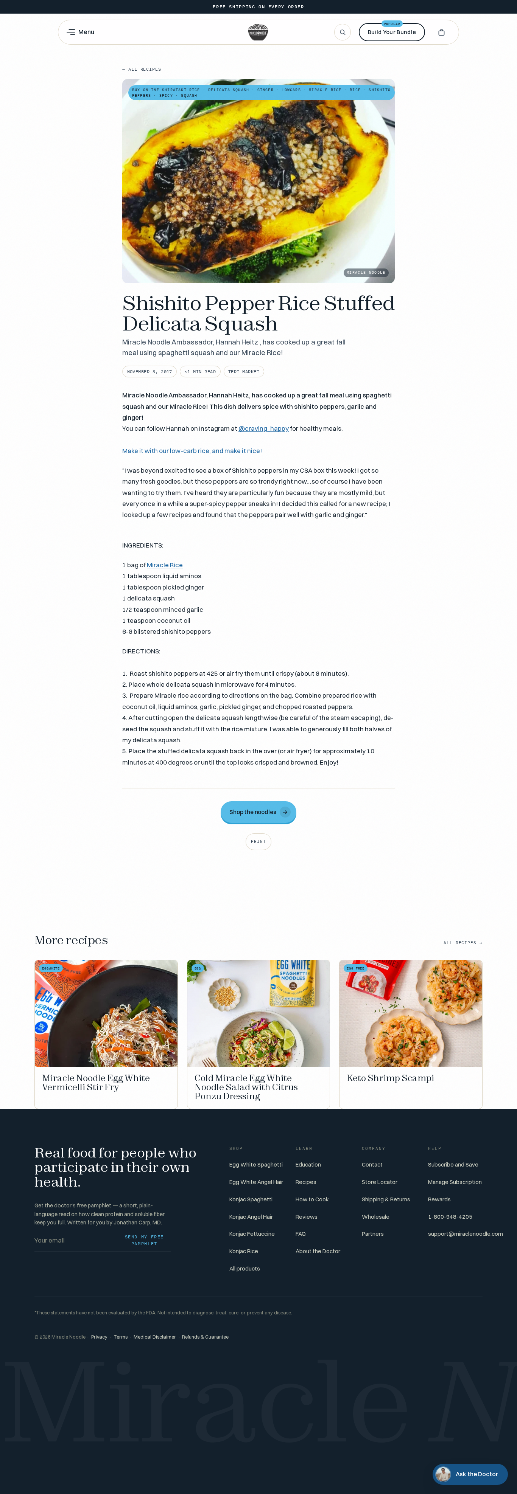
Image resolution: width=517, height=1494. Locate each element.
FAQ (301, 1233)
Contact (372, 1164)
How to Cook (312, 1199)
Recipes (306, 1181)
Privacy (99, 1337)
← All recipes (141, 69)
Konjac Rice (243, 1251)
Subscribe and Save (453, 1164)
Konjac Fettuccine (252, 1233)
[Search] (342, 32)
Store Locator (379, 1181)
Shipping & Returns (386, 1199)
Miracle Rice (165, 565)
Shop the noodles (258, 812)
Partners (373, 1233)
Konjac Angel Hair (251, 1216)
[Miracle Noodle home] (258, 32)
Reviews (307, 1216)
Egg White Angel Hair (256, 1181)
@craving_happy (263, 428)
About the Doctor (318, 1251)
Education (308, 1164)
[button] (441, 32)
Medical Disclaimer (155, 1337)
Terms (121, 1337)
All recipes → (463, 942)
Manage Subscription (455, 1181)
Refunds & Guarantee (205, 1337)
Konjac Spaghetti (251, 1199)
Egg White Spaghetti (256, 1164)
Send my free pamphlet (144, 1240)
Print (258, 841)
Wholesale (375, 1216)
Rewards (439, 1199)
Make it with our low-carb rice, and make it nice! (192, 451)
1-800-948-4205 (450, 1216)
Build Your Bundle (392, 29)
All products (244, 1268)
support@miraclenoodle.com (465, 1233)
